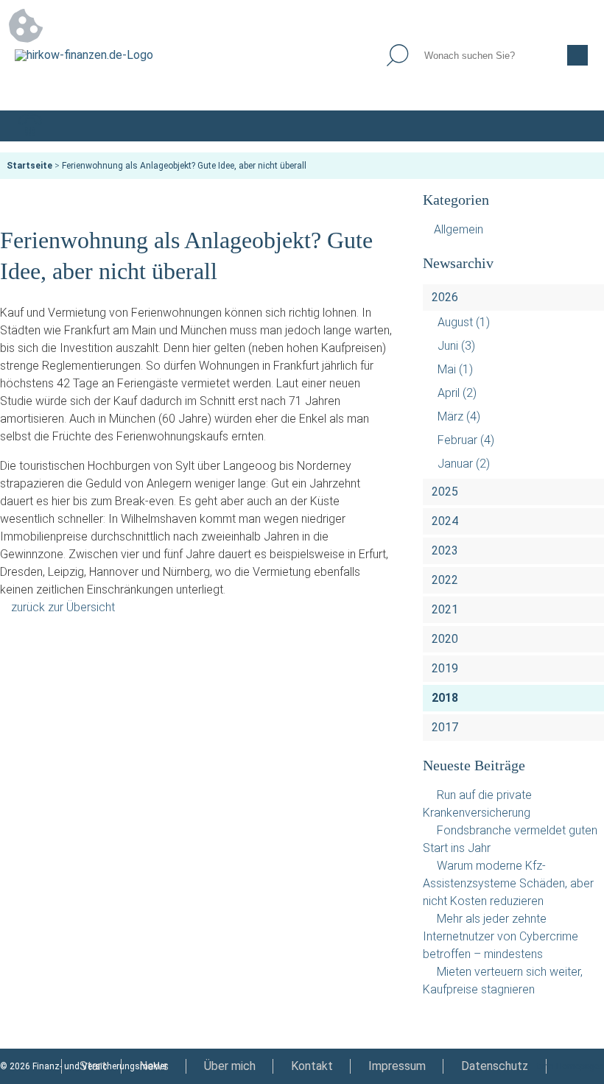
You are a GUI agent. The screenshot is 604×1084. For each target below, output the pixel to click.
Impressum (397, 1066)
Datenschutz (494, 1066)
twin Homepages (570, 1066)
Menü (573, 125)
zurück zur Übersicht (63, 607)
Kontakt (312, 1066)
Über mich (230, 1066)
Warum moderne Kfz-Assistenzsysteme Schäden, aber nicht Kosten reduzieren (508, 883)
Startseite (29, 166)
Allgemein (458, 229)
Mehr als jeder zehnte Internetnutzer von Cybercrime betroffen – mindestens (500, 936)
